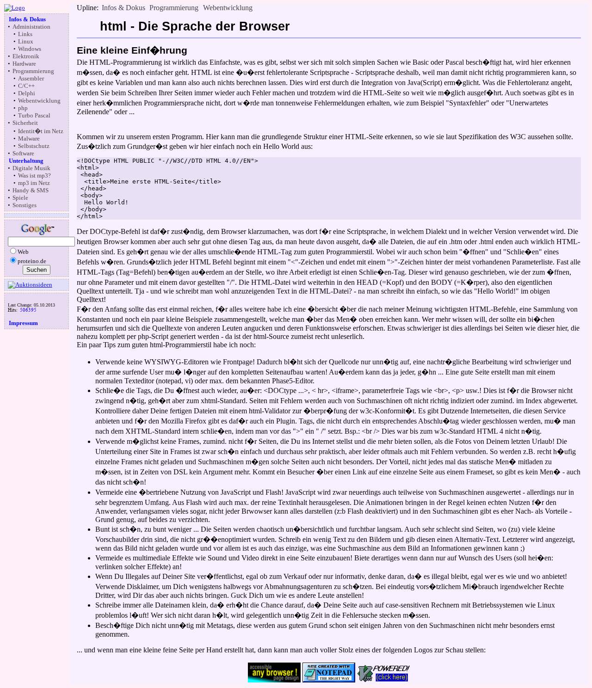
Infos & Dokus (27, 19)
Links (25, 34)
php (23, 107)
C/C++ (26, 85)
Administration (31, 26)
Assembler (31, 78)
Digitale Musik (31, 168)
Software (23, 153)
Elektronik (25, 56)
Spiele (20, 197)
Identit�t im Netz (40, 131)
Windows (29, 48)
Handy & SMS (30, 190)
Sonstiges (24, 205)
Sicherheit (25, 122)
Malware (29, 138)
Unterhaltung (26, 160)
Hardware (24, 63)
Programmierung (33, 71)
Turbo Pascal (34, 115)
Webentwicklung (39, 100)
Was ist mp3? (34, 175)
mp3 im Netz (34, 182)
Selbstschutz (33, 145)
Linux (25, 41)
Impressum (23, 322)
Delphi (26, 93)
